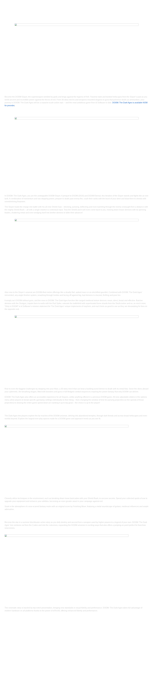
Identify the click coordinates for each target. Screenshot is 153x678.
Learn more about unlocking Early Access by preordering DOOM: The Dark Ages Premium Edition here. (76, 113)
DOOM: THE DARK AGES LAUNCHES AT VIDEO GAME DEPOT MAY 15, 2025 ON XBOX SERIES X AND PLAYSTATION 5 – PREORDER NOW (75, 620)
